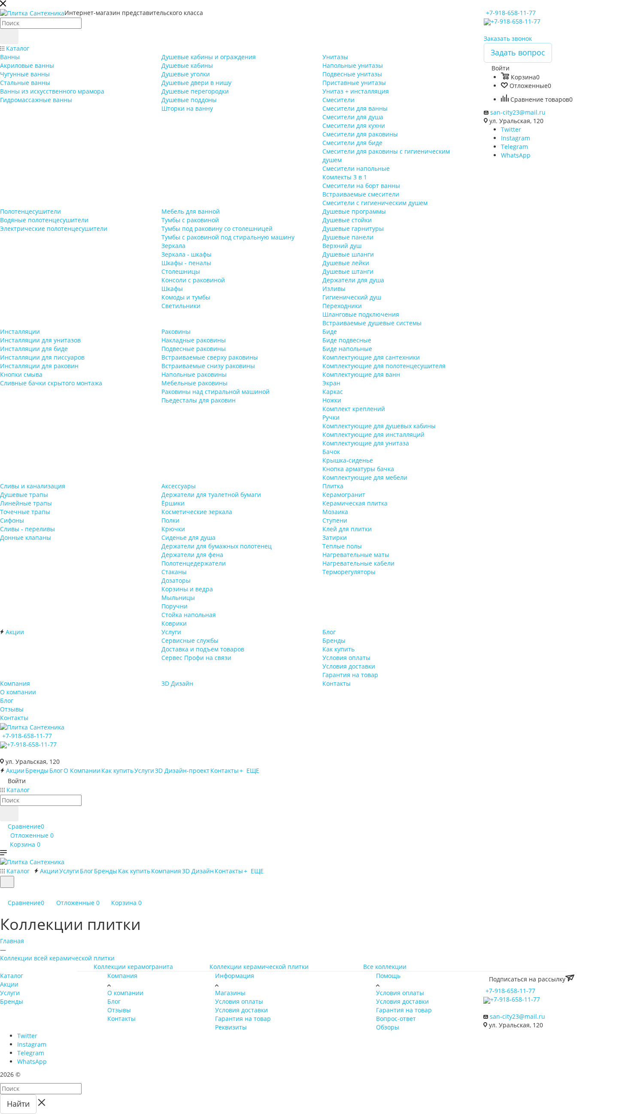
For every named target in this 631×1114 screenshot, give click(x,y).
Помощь (388, 976)
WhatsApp (516, 155)
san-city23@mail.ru (518, 112)
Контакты (121, 1018)
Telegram (514, 146)
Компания (122, 976)
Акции (9, 984)
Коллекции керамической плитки (259, 967)
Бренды (11, 1001)
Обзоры (387, 1027)
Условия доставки (241, 1010)
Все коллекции (385, 967)
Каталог (11, 976)
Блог (114, 1001)
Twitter (511, 129)
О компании (125, 993)
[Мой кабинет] (4, 893)
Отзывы (119, 1010)
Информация (234, 976)
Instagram (515, 138)
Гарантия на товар (243, 1018)
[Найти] (9, 36)
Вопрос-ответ (396, 1018)
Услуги (10, 993)
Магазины (230, 993)
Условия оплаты (239, 1001)
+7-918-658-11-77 (511, 13)
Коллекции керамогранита (133, 967)
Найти (18, 1104)
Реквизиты (231, 1027)
